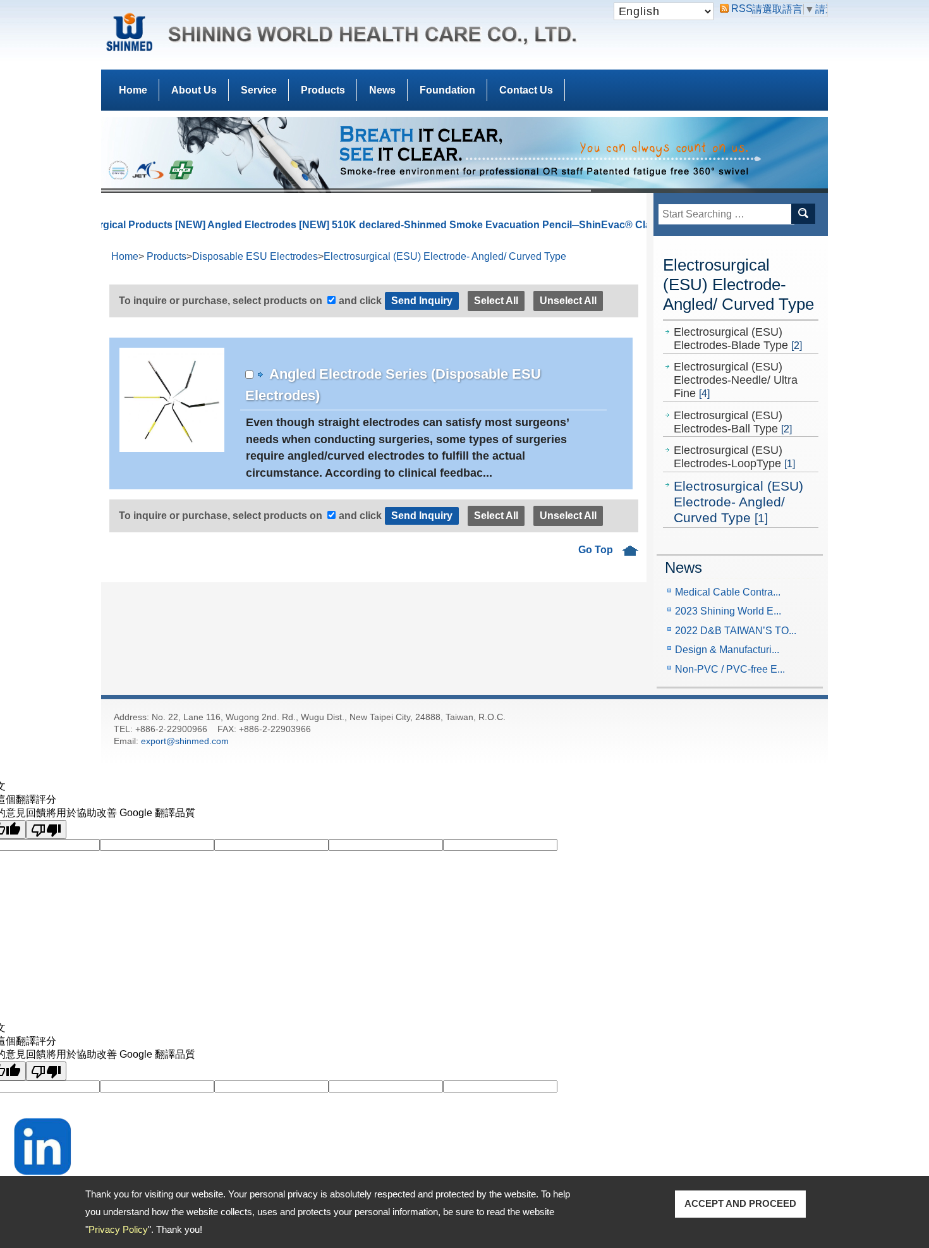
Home (133, 90)
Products (323, 90)
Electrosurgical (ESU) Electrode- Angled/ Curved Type (738, 502)
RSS (736, 8)
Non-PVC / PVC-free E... (730, 669)
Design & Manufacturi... (727, 649)
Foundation (447, 90)
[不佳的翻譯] (46, 829)
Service (259, 90)
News (382, 90)
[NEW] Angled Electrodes (195, 224)
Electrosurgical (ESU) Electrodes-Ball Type (733, 422)
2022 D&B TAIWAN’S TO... (735, 630)
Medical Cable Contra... (727, 592)
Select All (496, 300)
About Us (194, 90)
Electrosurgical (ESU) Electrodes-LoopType (734, 457)
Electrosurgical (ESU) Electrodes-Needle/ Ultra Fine (736, 380)
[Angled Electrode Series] (161, 405)
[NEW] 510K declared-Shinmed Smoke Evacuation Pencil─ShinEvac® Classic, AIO (455, 224)
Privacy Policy (118, 1229)
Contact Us (526, 90)
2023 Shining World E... (728, 611)
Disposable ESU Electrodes (255, 256)
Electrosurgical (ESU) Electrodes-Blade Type (738, 339)
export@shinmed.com (185, 741)
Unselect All (568, 300)
